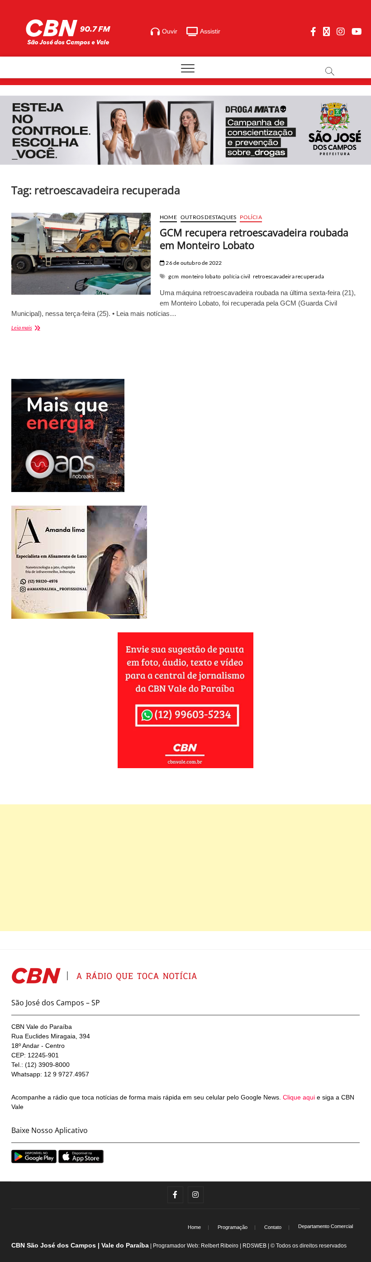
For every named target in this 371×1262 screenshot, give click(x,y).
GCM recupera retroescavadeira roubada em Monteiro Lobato (254, 238)
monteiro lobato (201, 276)
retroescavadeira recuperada (288, 276)
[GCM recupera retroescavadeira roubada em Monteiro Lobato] (81, 253)
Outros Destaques (208, 217)
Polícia (251, 217)
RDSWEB (254, 1246)
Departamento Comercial (325, 1226)
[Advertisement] (185, 867)
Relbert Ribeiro (219, 1246)
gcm (173, 276)
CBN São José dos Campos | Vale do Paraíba (80, 1245)
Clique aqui (299, 1097)
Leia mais (40, 328)
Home (168, 217)
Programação (232, 1227)
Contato (272, 1227)
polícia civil (237, 276)
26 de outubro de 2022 (193, 262)
